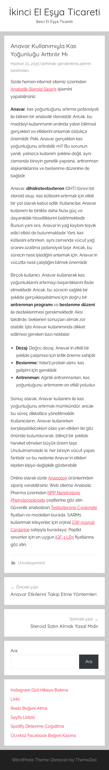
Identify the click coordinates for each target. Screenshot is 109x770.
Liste (15, 699)
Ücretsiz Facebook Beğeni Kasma (43, 735)
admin (85, 63)
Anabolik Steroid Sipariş (34, 89)
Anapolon (57, 477)
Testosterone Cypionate (74, 507)
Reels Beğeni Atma (29, 708)
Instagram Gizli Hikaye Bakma (39, 690)
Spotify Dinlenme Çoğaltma (37, 726)
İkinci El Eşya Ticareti (54, 12)
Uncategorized (31, 563)
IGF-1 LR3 (64, 537)
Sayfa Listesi (23, 717)
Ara (14, 650)
